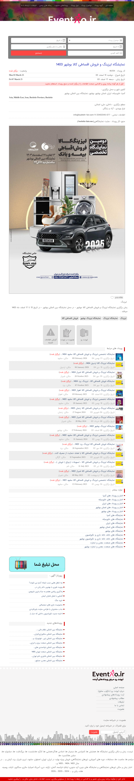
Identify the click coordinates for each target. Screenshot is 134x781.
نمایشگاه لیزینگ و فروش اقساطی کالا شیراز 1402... (92, 471)
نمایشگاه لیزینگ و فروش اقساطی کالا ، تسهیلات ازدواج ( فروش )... (85, 462)
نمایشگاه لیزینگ (110, 318)
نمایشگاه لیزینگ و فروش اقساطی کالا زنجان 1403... (92, 408)
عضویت (120, 709)
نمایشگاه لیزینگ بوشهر (91, 318)
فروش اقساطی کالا (70, 318)
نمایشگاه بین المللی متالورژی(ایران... (48, 634)
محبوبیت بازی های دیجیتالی (51, 604)
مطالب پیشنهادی (116, 698)
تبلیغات (121, 701)
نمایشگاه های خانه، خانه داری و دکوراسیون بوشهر (101, 538)
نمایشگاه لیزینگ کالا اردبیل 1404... (99, 363)
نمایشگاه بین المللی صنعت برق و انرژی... (46, 643)
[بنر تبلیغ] (37, 564)
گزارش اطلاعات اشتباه (51, 341)
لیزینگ (123, 318)
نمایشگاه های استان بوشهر (111, 527)
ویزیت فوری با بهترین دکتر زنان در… (48, 587)
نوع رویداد (75, 5)
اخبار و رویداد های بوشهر (112, 511)
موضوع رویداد (87, 5)
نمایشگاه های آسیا (115, 515)
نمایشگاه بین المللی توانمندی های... (48, 647)
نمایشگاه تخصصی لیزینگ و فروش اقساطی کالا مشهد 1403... (88, 399)
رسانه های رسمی (46, 5)
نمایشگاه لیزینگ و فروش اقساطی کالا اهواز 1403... (92, 390)
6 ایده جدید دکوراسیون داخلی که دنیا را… (46, 613)
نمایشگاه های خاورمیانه (112, 519)
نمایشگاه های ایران (114, 523)
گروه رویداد (99, 5)
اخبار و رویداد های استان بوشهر (109, 507)
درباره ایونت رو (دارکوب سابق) (111, 691)
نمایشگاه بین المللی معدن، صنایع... (48, 660)
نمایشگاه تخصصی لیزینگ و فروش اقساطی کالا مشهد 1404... (88, 354)
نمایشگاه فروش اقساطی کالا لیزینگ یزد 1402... (94, 444)
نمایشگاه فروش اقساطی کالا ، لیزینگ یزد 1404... (93, 381)
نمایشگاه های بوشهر (114, 531)
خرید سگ (59, 600)
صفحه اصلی (118, 687)
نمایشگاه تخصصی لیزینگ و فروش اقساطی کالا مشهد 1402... (88, 435)
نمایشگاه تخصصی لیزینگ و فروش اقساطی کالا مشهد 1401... (88, 480)
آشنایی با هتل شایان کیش (52, 596)
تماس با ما (119, 705)
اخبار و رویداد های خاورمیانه (111, 499)
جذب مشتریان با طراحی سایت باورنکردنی (46, 609)
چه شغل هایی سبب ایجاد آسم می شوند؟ (46, 582)
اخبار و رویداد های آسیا (113, 495)
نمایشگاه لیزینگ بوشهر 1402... (101, 426)
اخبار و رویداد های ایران (112, 503)
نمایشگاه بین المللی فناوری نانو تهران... (47, 656)
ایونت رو (84, 339)
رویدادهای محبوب (61, 5)
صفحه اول (109, 5)
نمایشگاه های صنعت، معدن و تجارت (106, 542)
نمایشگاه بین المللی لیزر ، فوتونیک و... (47, 638)
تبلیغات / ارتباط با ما (29, 5)
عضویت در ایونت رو (67, 341)
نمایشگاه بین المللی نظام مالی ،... (49, 629)
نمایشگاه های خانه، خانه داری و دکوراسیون (104, 535)
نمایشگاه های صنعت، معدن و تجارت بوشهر (103, 546)
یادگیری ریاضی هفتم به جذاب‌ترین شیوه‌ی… (45, 591)
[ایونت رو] (72, 22)
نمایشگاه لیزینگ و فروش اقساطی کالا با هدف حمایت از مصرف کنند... (84, 453)
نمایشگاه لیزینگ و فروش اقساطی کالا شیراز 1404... (92, 372)
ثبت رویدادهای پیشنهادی (113, 694)
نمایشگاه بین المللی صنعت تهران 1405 (47, 651)
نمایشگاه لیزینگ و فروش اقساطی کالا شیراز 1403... (92, 417)
